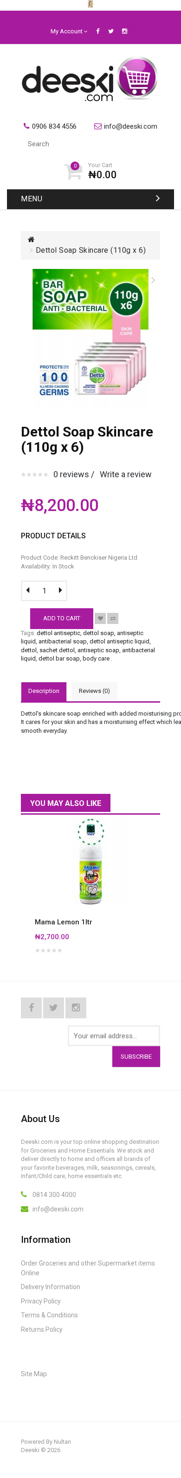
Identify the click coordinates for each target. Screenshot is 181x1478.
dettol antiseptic (58, 633)
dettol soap (98, 633)
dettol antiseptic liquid (119, 641)
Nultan (62, 1441)
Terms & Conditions (49, 1315)
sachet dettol (57, 650)
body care (96, 658)
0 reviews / (73, 474)
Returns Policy (42, 1329)
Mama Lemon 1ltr (63, 922)
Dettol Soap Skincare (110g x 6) (91, 250)
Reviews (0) (94, 690)
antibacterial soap (63, 641)
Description (43, 690)
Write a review (126, 474)
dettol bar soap (59, 658)
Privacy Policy (41, 1301)
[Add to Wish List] (100, 618)
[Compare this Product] (112, 618)
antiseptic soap (98, 650)
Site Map (34, 1374)
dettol (29, 650)
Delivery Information (50, 1287)
